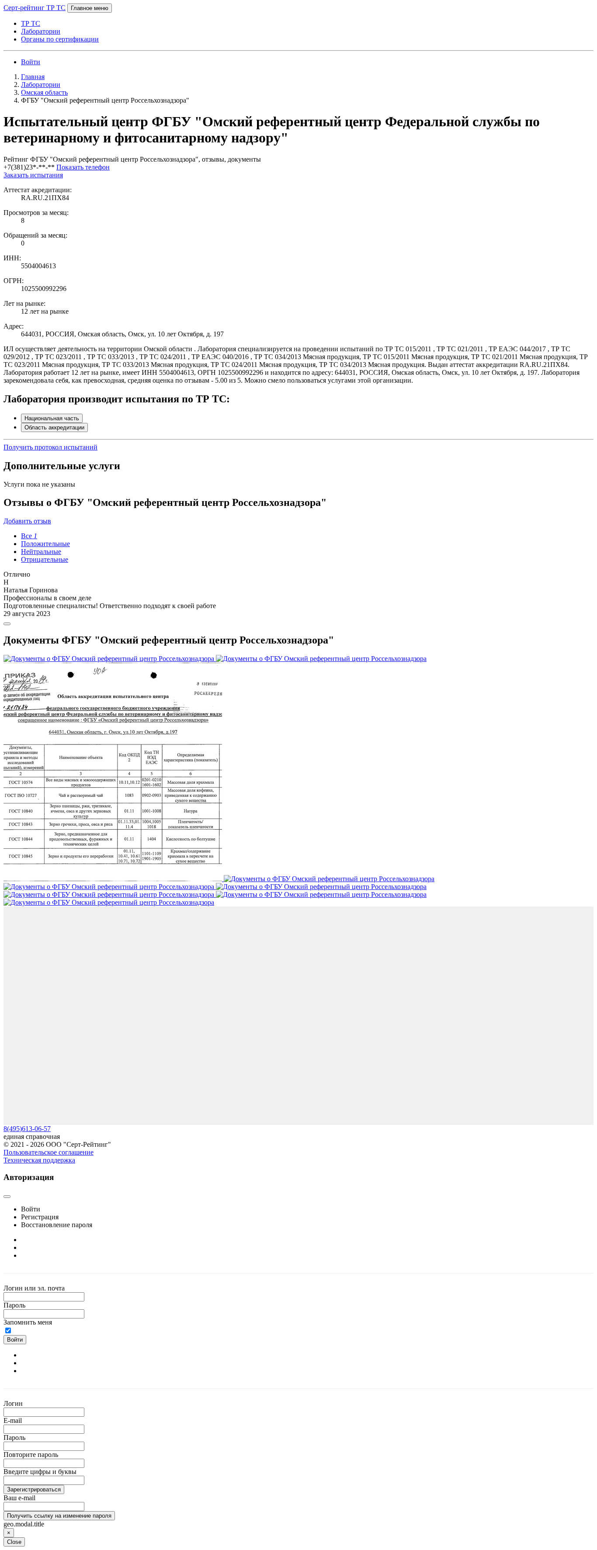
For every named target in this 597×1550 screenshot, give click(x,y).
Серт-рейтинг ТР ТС (34, 7)
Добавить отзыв (27, 521)
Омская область (44, 92)
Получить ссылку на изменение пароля (59, 1515)
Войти (30, 62)
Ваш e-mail (19, 1498)
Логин (13, 1403)
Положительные (45, 543)
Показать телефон (83, 167)
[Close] (6, 624)
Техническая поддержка (39, 1160)
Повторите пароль (30, 1454)
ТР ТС (30, 23)
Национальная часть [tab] (51, 418)
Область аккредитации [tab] (54, 427)
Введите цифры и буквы (39, 1471)
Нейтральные (41, 551)
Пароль (14, 1305)
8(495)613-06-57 (27, 1128)
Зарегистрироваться (34, 1489)
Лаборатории (40, 31)
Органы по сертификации (60, 39)
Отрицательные (44, 559)
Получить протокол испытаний (50, 447)
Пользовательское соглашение (48, 1152)
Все (29, 536)
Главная (33, 76)
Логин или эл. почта (34, 1288)
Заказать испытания (33, 175)
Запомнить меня (27, 1322)
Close (14, 1542)
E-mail (12, 1420)
